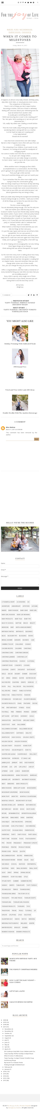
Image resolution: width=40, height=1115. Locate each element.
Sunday (4, 885)
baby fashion (13, 610)
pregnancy (18, 843)
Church (22, 661)
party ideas (32, 834)
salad (26, 860)
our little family (17, 826)
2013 (5, 1078)
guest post (6, 724)
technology (6, 889)
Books (31, 636)
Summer (16, 881)
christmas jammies (8, 657)
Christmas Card (7, 652)
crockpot (21, 669)
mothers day (6, 809)
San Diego (5, 864)
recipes (19, 855)
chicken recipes (7, 648)
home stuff (27, 745)
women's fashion (8, 932)
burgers (17, 640)
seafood (22, 864)
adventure (6, 606)
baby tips (27, 619)
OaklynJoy (5, 822)
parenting (5, 834)
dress (8, 678)
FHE (3, 707)
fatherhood (6, 699)
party (13, 834)
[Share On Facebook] (31, 295)
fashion (27, 695)
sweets (11, 885)
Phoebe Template (25, 1106)
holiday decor (7, 741)
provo (15, 851)
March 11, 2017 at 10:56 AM (14, 429)
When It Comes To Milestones (13, 1056)
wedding (32, 919)
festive (35, 703)
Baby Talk (18, 619)
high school (16, 737)
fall (9, 686)
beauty (32, 623)
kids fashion (29, 762)
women (24, 927)
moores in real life (9, 805)
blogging (22, 636)
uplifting (12, 915)
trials (21, 910)
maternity (16, 779)
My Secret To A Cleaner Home (13, 1062)
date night (31, 669)
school (14, 864)
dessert (17, 674)
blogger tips (12, 636)
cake (32, 640)
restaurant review (8, 860)
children (18, 648)
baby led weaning (23, 614)
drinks (14, 678)
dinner (24, 674)
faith (4, 686)
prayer (9, 843)
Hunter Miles (22, 754)
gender (34, 712)
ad (28, 602)
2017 (5, 1027)
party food (22, 834)
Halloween (21, 724)
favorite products (8, 703)
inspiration (6, 758)
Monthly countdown (28, 796)
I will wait (33, 754)
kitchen (4, 767)
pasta (21, 838)
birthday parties (8, 631)
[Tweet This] (28, 295)
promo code (6, 851)
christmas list (22, 657)
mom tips (15, 796)
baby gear (24, 610)
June (6, 1042)
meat (3, 784)
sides (12, 868)
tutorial (28, 910)
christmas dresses (21, 652)
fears (19, 703)
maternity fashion (29, 779)
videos (17, 919)
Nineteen (30, 817)
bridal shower (7, 640)
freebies (19, 712)
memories (11, 784)
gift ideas (14, 716)
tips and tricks (16, 898)
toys (28, 906)
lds (11, 767)
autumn (34, 606)
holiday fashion (21, 741)
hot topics (6, 750)
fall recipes (6, 691)
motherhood (26, 29)
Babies (10, 29)
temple (15, 889)
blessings (29, 631)
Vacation (27, 915)
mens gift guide (19, 788)
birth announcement (23, 627)
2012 (5, 1080)
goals (32, 716)
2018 (5, 1024)
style (26, 877)
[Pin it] (37, 295)
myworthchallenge (29, 813)
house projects (17, 750)
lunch (17, 771)
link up (31, 767)
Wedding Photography (10, 923)
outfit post (6, 830)
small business (22, 868)
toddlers (21, 906)
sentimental (31, 864)
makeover (25, 771)
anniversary (16, 606)
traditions (6, 910)
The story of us (23, 893)
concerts (18, 665)
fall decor (17, 686)
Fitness (21, 707)
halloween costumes (9, 729)
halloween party (8, 733)
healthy (29, 733)
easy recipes (6, 682)
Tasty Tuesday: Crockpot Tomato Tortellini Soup (19, 1058)
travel (14, 910)
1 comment (6, 295)
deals (4, 674)
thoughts (26, 32)
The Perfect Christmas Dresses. (23, 969)
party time (5, 838)
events (23, 682)
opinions (28, 822)
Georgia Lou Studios (14, 1108)
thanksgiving (25, 889)
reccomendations (8, 855)
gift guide (5, 716)
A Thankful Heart (8, 602)
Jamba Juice (6, 762)
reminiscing (28, 855)
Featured (27, 703)
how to (28, 750)
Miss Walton (10, 427)
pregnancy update (30, 843)
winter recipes (7, 927)
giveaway (24, 716)
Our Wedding (30, 826)
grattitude (17, 720)
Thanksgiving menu (9, 893)
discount (33, 674)
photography (31, 838)
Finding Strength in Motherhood (14, 1065)
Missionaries (31, 788)
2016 (5, 1071)
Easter (21, 678)
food (28, 707)
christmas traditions (9, 661)
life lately (23, 767)
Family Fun (6, 695)
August (7, 1038)
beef (12, 627)
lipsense (5, 771)
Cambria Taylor (7, 644)
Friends (26, 712)
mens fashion (6, 788)
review (19, 860)
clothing (30, 661)
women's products (23, 932)
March (7, 1049)
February (8, 1067)
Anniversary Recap (10, 1060)
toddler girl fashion (21, 902)
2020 (5, 1020)
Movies (15, 809)
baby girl (33, 610)
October (7, 1033)
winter (31, 923)
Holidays (17, 745)
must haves (31, 809)
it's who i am (25, 758)
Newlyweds (15, 817)
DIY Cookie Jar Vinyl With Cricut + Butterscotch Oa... (20, 1051)
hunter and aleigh (8, 754)
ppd (3, 843)
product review (24, 847)
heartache (6, 737)
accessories (21, 602)
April (6, 1047)
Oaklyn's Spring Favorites (20, 1002)
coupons (5, 669)
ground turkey (28, 720)
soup (3, 872)
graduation (6, 720)
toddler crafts (30, 898)
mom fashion (24, 792)
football (5, 712)
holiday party (7, 745)
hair (13, 724)
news (22, 817)
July (6, 1040)
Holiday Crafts (28, 737)
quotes (22, 851)
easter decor (31, 678)
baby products (7, 619)
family (14, 691)
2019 (5, 1022)
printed (14, 847)
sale (32, 860)
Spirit (10, 872)
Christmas (27, 648)
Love (11, 771)
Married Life (6, 779)
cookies (27, 665)
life (15, 767)
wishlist (17, 927)
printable (5, 847)
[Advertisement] (20, 496)
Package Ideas (18, 830)
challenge (19, 644)
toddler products (8, 906)
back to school (7, 623)
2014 (5, 1076)
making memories (8, 775)
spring (16, 872)
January (7, 1069)
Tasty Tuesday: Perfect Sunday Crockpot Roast (18, 1053)
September (8, 1036)
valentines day (7, 919)
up (35, 910)
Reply (36, 439)
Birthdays (19, 631)
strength (5, 877)
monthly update (8, 800)
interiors (15, 758)
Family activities (25, 691)
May (6, 1045)
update (4, 915)
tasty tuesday (32, 885)
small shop (33, 868)
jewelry (14, 762)
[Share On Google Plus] (34, 295)
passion (14, 838)
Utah (20, 915)
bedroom (5, 627)
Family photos (17, 695)
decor (10, 674)
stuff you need (16, 877)
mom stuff (5, 796)
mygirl (4, 813)
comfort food (7, 665)
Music (22, 809)
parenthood (15, 32)
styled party (6, 881)
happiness (20, 733)
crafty (13, 669)
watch (24, 919)
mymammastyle (14, 813)
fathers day (17, 699)
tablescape (20, 885)
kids (16, 29)
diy (3, 678)
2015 (5, 1074)
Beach (25, 623)
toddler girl (6, 902)
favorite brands (30, 699)
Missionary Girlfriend (10, 792)
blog (4, 636)
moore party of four (24, 800)
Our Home (5, 826)
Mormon (21, 805)
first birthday (12, 707)
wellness (24, 923)
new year (5, 817)
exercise (31, 682)
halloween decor (25, 729)
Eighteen (16, 682)
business (26, 640)
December (8, 1029)
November (8, 1031)
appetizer (26, 606)
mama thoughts (22, 775)
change (28, 644)
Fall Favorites (28, 686)
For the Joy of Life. (13, 1106)
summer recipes (26, 881)
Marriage (33, 775)
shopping (5, 868)
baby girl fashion (8, 614)
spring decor (25, 872)
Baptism (18, 623)
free (12, 712)
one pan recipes (17, 822)
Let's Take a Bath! (17, 991)
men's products (22, 784)
